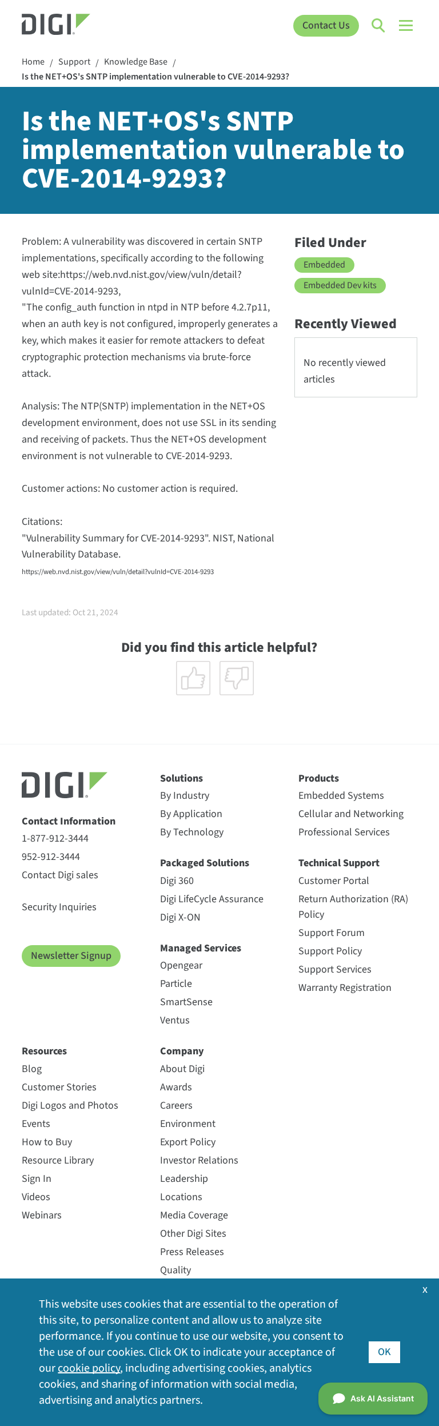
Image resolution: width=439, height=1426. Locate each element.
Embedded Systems (341, 795)
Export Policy (187, 1142)
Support (74, 62)
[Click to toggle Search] (379, 26)
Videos (36, 1197)
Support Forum (331, 933)
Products (318, 778)
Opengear (181, 965)
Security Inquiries (59, 907)
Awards (176, 1087)
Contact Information (68, 821)
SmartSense (186, 1002)
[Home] (71, 26)
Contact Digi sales (60, 875)
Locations (181, 1197)
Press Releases (192, 1252)
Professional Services (344, 832)
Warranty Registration (345, 988)
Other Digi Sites (193, 1233)
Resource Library (58, 1160)
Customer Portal (333, 881)
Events (36, 1124)
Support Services (335, 969)
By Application (191, 814)
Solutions (181, 778)
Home (33, 62)
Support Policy (330, 951)
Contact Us (326, 25)
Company (182, 1051)
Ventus (175, 1020)
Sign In (36, 1179)
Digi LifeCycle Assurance (212, 899)
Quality (175, 1270)
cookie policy (89, 1368)
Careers (176, 1105)
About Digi (182, 1069)
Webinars (42, 1215)
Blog (32, 1069)
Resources (44, 1051)
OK (384, 1352)
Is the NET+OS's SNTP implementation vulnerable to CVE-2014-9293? (155, 77)
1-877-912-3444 (55, 838)
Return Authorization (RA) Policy (353, 907)
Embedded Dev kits (340, 285)
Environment (187, 1124)
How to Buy (47, 1142)
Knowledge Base (135, 62)
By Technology (192, 832)
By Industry (184, 795)
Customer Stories (59, 1087)
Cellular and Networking (351, 814)
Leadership (184, 1179)
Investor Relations (199, 1160)
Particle (176, 984)
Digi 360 (177, 881)
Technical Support (339, 863)
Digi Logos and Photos (70, 1105)
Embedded (324, 264)
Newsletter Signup (71, 956)
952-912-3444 (51, 857)
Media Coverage (194, 1215)
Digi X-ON (180, 917)
